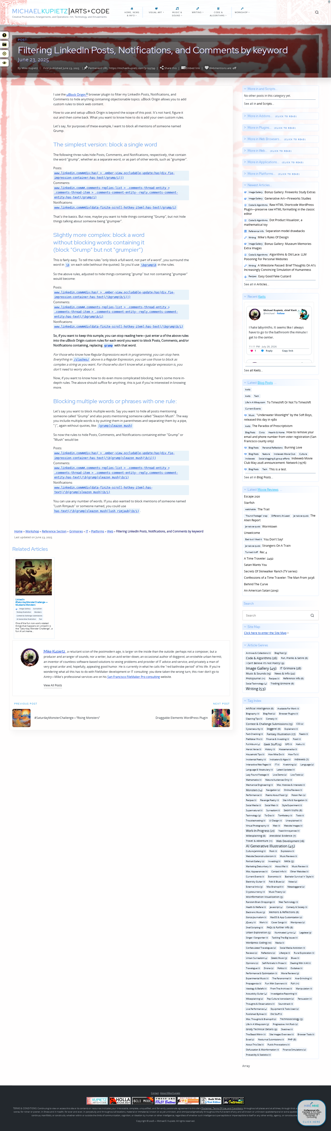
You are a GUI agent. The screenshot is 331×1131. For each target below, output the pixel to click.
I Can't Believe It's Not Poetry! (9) (265, 663)
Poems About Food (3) (277, 795)
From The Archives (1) (281, 988)
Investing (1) (274, 861)
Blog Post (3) (281, 653)
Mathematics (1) (253, 779)
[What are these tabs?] (4, 35)
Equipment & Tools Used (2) (285, 1009)
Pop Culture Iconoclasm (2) (280, 998)
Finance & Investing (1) (277, 739)
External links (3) (254, 886)
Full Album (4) (253, 744)
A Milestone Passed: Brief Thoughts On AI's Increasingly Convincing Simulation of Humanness (280, 267)
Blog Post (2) (269, 713)
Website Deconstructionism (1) (261, 856)
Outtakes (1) (296, 968)
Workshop (32, 531)
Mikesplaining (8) (256, 835)
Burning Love (274, 447)
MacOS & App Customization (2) (286, 917)
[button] (53, 685)
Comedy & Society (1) (296, 907)
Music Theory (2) (277, 891)
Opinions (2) (252, 963)
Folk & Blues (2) (276, 881)
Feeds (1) (303, 734)
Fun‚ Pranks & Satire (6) (294, 658)
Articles (262, 284)
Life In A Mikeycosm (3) (257, 1024)
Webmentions (218, 68)
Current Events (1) (255, 876)
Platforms (97, 531)
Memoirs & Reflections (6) (284, 912)
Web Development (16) (290, 841)
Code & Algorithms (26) (261, 658)
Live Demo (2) (280, 774)
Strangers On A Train (267, 546)
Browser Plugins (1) (288, 713)
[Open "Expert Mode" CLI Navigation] (4, 44)
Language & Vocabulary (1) (259, 769)
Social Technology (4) (256, 683)
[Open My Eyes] (4, 62)
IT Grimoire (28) (290, 668)
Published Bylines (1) (256, 1014)
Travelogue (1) (253, 968)
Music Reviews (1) (288, 856)
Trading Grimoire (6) (282, 683)
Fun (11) (295, 983)
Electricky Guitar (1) (255, 881)
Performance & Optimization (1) (261, 973)
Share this (170, 68)
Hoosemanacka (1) (288, 749)
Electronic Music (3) (255, 912)
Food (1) (297, 739)
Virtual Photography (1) (257, 825)
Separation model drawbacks (276, 231)
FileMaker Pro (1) (254, 739)
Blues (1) (295, 958)
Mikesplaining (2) (254, 998)
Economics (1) (274, 876)
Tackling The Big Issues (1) (285, 937)
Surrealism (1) (273, 810)
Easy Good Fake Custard (269, 276)
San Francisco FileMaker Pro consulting (133, 677)
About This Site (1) (255, 1044)
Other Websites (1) (299, 871)
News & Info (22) (285, 673)
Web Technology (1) (288, 902)
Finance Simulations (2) (294, 1049)
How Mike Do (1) (276, 754)
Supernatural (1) (254, 810)
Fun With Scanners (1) (276, 983)
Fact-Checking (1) (254, 734)
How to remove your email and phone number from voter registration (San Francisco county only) (280, 436)
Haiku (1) (300, 744)
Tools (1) (300, 815)
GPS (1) (288, 744)
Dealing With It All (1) (300, 963)
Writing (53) (255, 688)
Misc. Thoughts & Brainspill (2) (261, 1019)
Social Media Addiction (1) (292, 947)
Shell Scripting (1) (254, 927)
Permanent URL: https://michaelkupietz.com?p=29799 (121, 68)
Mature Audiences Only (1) (278, 779)
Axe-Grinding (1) (303, 978)
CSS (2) (299, 723)
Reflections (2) (268, 953)
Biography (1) (252, 713)
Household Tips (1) (255, 754)
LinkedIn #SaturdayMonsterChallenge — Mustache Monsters (32, 602)
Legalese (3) (305, 932)
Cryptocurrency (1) (255, 891)
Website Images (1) (293, 825)
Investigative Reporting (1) (284, 993)
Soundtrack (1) (285, 1003)
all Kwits (255, 370)
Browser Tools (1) (306, 1034)
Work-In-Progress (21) (260, 831)
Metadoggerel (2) (296, 886)
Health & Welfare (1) (256, 907)
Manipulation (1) (304, 988)
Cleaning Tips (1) (254, 718)
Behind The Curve (256, 584)
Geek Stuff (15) (272, 744)
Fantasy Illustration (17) (281, 734)
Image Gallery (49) (261, 668)
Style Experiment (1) (292, 805)
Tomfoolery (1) (285, 815)
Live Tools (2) (297, 774)
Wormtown (260, 526)
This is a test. (267, 469)
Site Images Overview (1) (281, 1034)
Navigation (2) (273, 790)
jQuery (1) (251, 922)
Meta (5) (289, 861)
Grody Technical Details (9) (261, 1029)
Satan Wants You (255, 565)
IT (87, 531)
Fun (40, 619)
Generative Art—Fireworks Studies (279, 198)
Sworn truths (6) (293, 810)
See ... (255, 333)
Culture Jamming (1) (256, 851)
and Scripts (264, 104)
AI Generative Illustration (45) (270, 846)
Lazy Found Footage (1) (257, 774)
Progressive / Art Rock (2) (285, 1024)
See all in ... (267, 96)
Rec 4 (255, 552)
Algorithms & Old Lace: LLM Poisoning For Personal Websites (275, 256)
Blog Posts (264, 477)
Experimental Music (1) (257, 978)
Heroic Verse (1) (253, 749)
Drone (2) (269, 968)
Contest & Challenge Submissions (29, 616)
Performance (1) (254, 795)
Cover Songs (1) (279, 922)
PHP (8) (292, 1039)
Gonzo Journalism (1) (256, 917)
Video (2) (292, 881)
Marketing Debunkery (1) (258, 866)
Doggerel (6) (274, 728)
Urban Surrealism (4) (256, 958)
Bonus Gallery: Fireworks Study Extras (281, 192)
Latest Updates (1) (286, 769)
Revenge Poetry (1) (269, 800)
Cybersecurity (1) (254, 728)
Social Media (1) (253, 805)
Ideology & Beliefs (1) (256, 988)
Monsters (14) (254, 790)
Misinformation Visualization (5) (264, 896)
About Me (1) (281, 866)
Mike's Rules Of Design (268, 237)
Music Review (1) (300, 866)
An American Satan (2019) (261, 590)
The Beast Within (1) (256, 1034)
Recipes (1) (274, 678)
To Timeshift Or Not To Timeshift (277, 402)
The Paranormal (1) (281, 978)
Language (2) (307, 764)
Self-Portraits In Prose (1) (274, 963)
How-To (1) (293, 754)
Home (18, 531)
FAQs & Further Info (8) (280, 927)
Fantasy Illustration (24, 612)
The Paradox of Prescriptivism (268, 426)
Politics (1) (282, 968)
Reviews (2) (251, 953)
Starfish (249, 503)
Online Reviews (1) (293, 790)
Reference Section (54, 531)
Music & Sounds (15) (258, 673)
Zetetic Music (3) (279, 958)
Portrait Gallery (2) (255, 861)
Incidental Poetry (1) (256, 759)
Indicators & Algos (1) (280, 759)
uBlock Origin (76, 94)
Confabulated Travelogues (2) (261, 947)
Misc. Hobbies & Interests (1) (291, 784)
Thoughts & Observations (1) (260, 1003)
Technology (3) (253, 815)
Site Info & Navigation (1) (295, 800)
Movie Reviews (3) (290, 973)
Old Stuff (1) (276, 1014)
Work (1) (264, 922)
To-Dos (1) (269, 815)
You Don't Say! (263, 539)
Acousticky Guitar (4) (256, 993)
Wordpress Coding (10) (258, 942)
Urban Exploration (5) (258, 932)
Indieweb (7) (301, 759)
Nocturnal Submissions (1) (271, 1039)
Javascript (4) (276, 907)
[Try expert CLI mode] (142, 1101)
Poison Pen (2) (299, 795)
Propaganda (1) (253, 983)
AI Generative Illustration (26, 619)
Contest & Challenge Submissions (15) (269, 724)
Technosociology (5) (291, 1019)
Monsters (37, 612)
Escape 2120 (252, 496)
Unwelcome (252, 533)
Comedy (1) (271, 718)
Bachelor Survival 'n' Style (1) (299, 876)
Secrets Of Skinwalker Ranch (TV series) (270, 571)
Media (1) (279, 942)
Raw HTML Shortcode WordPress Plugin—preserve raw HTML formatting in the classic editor (279, 209)
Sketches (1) (287, 1029)
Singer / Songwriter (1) (257, 937)
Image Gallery (24, 609)
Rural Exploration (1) (304, 953)
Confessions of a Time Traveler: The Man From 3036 (279, 578)
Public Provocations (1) (279, 1044)
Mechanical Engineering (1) (259, 784)
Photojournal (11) (255, 678)
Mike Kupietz (30, 68)
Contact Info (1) (278, 871)
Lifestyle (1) (284, 953)
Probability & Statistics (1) (258, 1054)
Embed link (193, 68)
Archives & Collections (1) (258, 653)
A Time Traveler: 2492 (258, 558)
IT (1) (277, 764)
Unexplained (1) (294, 820)
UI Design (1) (275, 820)
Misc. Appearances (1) (257, 871)
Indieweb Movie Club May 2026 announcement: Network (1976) (278, 458)
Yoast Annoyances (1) (288, 830)
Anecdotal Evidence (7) (282, 835)
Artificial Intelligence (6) (260, 708)
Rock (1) (273, 851)
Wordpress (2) (298, 922)
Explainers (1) (291, 728)
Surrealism (37, 609)
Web (110, 531)
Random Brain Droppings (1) (260, 902)
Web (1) (276, 825)
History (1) (270, 749)
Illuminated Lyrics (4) (285, 932)
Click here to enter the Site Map (265, 633)
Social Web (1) (271, 805)
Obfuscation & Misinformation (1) (262, 1049)
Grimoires (76, 531)
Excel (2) (250, 1039)
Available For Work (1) (288, 708)
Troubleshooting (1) (255, 820)
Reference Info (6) (293, 678)
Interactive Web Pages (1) (258, 764)
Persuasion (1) (305, 998)
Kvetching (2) (290, 764)
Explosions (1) (287, 851)
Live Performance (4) (256, 1009)
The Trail (256, 509)
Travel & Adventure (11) (259, 840)
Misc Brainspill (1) (275, 886)
